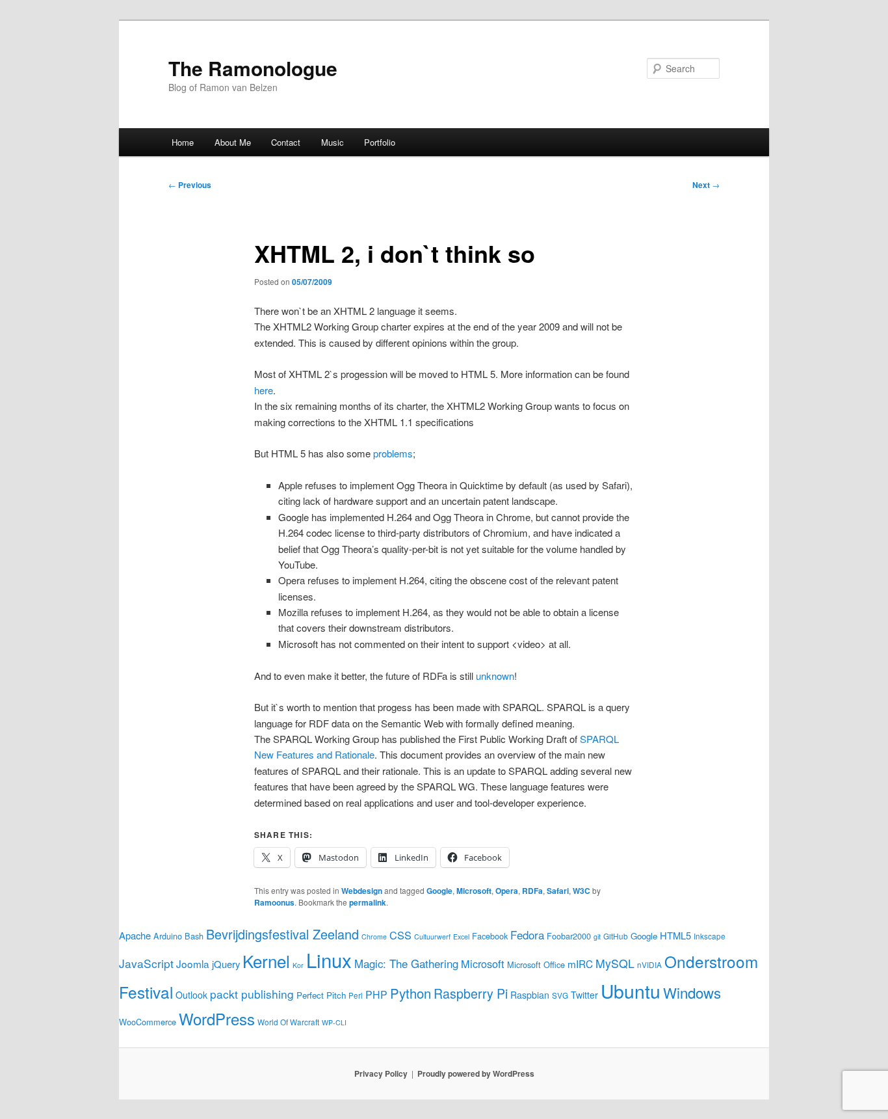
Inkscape (709, 935)
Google (439, 891)
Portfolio (379, 142)
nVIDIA (649, 964)
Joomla (192, 963)
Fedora (527, 935)
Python (410, 993)
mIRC (580, 963)
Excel (461, 936)
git (597, 936)
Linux (329, 959)
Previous (189, 185)
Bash (194, 936)
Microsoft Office (536, 964)
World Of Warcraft (288, 1021)
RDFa (532, 891)
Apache (135, 935)
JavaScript (146, 963)
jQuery (226, 964)
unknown (495, 675)
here (263, 390)
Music (332, 142)
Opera (506, 891)
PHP (376, 994)
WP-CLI (334, 1022)
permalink (367, 902)
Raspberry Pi (471, 993)
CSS (400, 935)
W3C (581, 891)
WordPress (217, 1018)
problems (393, 453)
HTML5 (675, 935)
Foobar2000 (569, 936)
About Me (233, 142)
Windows (692, 992)
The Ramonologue (252, 68)
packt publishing (252, 994)
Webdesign (361, 891)
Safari (558, 891)
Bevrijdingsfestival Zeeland (282, 933)
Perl (355, 995)
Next (706, 185)
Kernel (266, 961)
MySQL (614, 963)
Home (183, 142)
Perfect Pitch (321, 995)
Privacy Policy (381, 1073)
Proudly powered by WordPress (475, 1073)
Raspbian (529, 994)
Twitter (584, 994)
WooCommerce (147, 1022)
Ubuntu (630, 990)
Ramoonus (274, 902)
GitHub (615, 935)
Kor (298, 965)
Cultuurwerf (432, 936)
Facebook (490, 936)
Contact (285, 142)
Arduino (167, 936)
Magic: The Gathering (406, 963)
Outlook (191, 994)
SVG (560, 995)
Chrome (374, 936)
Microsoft (473, 891)
